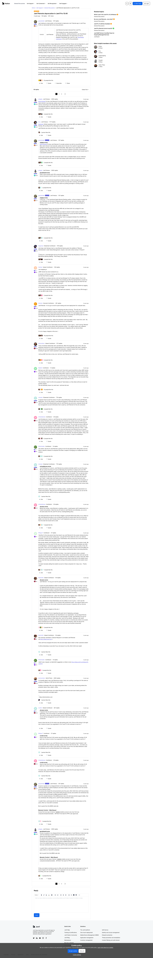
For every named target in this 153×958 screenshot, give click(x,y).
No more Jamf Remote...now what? (103, 19)
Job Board (96, 36)
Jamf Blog (67, 937)
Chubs (100, 46)
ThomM (100, 60)
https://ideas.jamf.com (46, 639)
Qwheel (40, 267)
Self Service (105, 930)
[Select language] (130, 3)
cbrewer (40, 397)
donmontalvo (41, 678)
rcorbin (40, 707)
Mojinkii (40, 368)
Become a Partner (69, 942)
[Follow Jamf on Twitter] (34, 938)
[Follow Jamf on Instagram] (43, 938)
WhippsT (40, 532)
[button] (137, 3)
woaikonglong (102, 55)
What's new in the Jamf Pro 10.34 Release (105, 14)
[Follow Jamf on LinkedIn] (37, 938)
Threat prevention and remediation (111, 937)
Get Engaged (62, 3)
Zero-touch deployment (86, 932)
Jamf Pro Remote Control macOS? (103, 28)
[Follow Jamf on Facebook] (46, 938)
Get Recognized (52, 3)
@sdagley (41, 124)
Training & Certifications (70, 932)
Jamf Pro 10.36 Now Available (102, 23)
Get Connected (40, 3)
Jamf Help (67, 930)
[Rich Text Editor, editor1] (61, 905)
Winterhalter (41, 446)
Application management (86, 937)
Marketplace (67, 940)
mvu (39, 122)
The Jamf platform (85, 930)
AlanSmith (41, 577)
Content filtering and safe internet (111, 940)
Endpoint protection (107, 935)
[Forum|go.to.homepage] (6, 3)
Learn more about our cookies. (105, 947)
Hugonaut (40, 245)
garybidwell (41, 21)
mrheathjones (41, 417)
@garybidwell (41, 101)
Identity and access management (110, 932)
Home (33, 7)
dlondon (40, 303)
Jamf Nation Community (70, 935)
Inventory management (86, 940)
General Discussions (19, 3)
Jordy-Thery (101, 65)
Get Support (30, 3)
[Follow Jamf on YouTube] (40, 938)
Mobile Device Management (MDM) (89, 935)
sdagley (40, 99)
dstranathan (41, 343)
